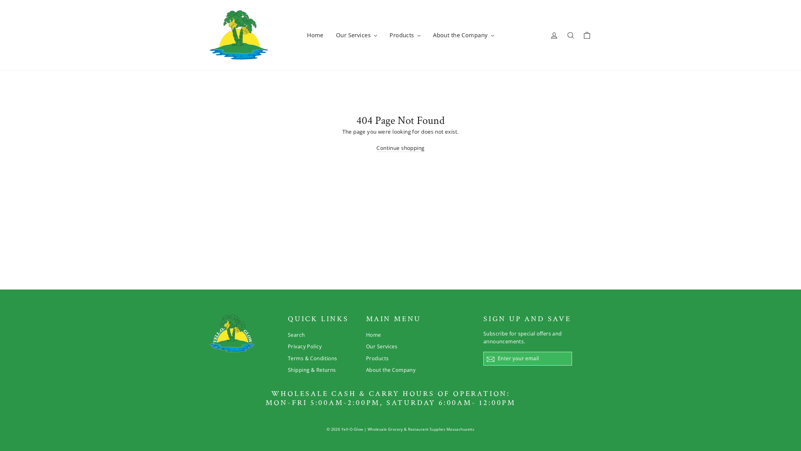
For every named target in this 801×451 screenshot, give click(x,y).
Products (403, 35)
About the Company (461, 35)
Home (315, 35)
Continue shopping (400, 147)
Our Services (354, 35)
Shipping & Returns (312, 369)
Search (296, 334)
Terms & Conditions (312, 358)
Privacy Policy (305, 346)
